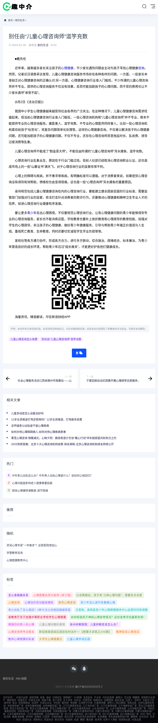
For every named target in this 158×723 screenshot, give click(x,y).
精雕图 (136, 697)
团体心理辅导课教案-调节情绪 (30, 490)
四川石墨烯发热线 (74, 714)
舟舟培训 (143, 716)
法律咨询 (87, 700)
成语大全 (27, 719)
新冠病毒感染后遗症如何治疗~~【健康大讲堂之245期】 (75, 631)
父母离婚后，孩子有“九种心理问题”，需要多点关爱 (109, 595)
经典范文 (22, 700)
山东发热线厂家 (100, 708)
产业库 (97, 697)
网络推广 (67, 697)
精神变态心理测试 (127, 631)
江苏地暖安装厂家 (54, 714)
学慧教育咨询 (15, 552)
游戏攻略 (34, 697)
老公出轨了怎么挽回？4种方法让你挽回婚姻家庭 (39, 609)
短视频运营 (124, 719)
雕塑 (82, 719)
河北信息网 (108, 697)
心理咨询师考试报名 (21, 631)
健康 (70, 68)
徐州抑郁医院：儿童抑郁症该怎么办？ (94, 624)
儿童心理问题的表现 (52, 624)
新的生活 (19, 20)
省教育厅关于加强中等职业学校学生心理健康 (37, 617)
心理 (64, 68)
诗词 (142, 714)
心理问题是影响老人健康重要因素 (32, 483)
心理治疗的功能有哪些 (39, 602)
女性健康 (102, 716)
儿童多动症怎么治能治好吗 (27, 413)
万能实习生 (148, 700)
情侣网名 (11, 700)
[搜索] (144, 6)
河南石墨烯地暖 (43, 711)
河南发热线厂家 (25, 711)
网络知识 (98, 700)
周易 (42, 697)
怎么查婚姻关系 (18, 595)
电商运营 (131, 703)
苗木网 (29, 716)
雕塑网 (134, 716)
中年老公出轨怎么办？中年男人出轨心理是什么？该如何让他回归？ (52, 475)
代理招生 (57, 697)
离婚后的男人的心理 (21, 624)
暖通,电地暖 (18, 716)
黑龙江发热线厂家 (19, 708)
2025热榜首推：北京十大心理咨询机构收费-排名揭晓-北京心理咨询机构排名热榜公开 (62, 444)
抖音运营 (136, 719)
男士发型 (57, 700)
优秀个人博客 (110, 719)
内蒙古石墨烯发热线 (83, 711)
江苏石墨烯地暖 (35, 714)
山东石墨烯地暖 (118, 708)
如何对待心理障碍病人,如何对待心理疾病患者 (38, 431)
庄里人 (129, 700)
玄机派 (77, 700)
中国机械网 (57, 716)
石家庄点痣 (34, 700)
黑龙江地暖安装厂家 (60, 708)
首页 (10, 20)
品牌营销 (108, 700)
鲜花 (148, 714)
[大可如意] (17, 7)
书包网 (56, 703)
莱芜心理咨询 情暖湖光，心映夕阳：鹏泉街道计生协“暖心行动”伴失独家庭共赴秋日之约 (63, 438)
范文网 (127, 697)
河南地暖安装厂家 (62, 711)
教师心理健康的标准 (21, 639)
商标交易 (119, 700)
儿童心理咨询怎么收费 (23, 339)
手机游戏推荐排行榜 (118, 716)
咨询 (141, 68)
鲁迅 (14, 703)
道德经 (37, 716)
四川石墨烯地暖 (111, 714)
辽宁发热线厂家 (91, 706)
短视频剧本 (24, 703)
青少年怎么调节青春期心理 (98, 602)
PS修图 (78, 697)
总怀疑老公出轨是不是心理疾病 (30, 425)
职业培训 (59, 719)
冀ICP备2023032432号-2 (89, 686)
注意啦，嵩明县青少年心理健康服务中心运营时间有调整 (112, 609)
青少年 (31, 213)
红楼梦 (46, 716)
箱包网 (65, 703)
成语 (76, 719)
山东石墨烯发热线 (81, 708)
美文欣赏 (69, 716)
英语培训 (48, 719)
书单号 (137, 700)
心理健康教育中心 (17, 560)
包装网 (69, 719)
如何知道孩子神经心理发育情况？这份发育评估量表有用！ (108, 617)
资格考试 (37, 719)
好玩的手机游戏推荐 (85, 716)
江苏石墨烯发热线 (16, 714)
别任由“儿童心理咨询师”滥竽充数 (61, 339)
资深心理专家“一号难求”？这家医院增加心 (32, 545)
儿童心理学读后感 (78, 639)
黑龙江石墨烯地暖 (39, 708)
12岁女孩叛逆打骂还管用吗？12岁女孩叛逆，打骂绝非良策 (46, 419)
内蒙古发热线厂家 (104, 711)
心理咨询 (14, 602)
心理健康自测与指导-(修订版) (52, 595)
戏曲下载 (46, 700)
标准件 (35, 703)
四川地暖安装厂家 (129, 714)
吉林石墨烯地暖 (33, 706)
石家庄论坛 (46, 703)
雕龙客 (89, 719)
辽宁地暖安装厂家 (127, 706)
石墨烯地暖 (100, 703)
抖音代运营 (22, 697)
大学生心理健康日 (50, 639)
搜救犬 (119, 697)
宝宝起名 (87, 697)
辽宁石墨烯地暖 (109, 706)
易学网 (98, 719)
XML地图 (21, 678)
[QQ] (84, 669)
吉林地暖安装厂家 (52, 706)
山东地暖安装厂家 (137, 708)
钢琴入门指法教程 (116, 703)
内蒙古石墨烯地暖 (124, 711)
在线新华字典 (85, 703)
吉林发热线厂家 (15, 706)
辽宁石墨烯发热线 (72, 706)
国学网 (7, 703)
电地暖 (73, 703)
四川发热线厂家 (93, 714)
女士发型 (67, 700)
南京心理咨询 (67, 602)
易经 (48, 697)
